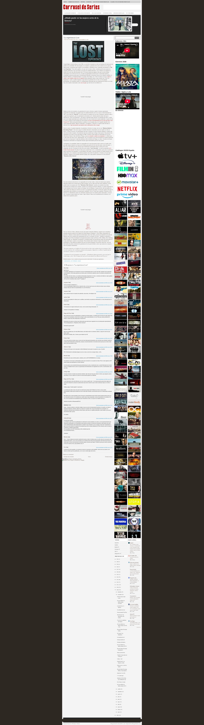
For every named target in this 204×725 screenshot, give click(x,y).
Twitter (83, 1)
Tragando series (133, 577)
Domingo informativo (121, 642)
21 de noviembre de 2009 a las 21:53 (104, 437)
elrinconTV (132, 614)
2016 (118, 572)
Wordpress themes (76, 723)
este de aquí (83, 82)
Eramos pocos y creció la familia (122, 666)
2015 (118, 574)
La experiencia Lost (71, 37)
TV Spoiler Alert (133, 555)
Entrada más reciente (69, 456)
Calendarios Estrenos (70, 13)
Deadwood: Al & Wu (121, 673)
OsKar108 (66, 418)
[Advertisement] (122, 7)
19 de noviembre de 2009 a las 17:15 (104, 405)
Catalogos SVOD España (84, 13)
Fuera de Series (133, 569)
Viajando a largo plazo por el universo (122, 655)
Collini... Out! (119, 658)
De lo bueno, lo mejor (121, 682)
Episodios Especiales (118, 13)
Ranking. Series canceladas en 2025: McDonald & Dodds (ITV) (135, 599)
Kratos (65, 338)
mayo (119, 701)
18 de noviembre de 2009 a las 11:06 (104, 291)
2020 (118, 561)
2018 (118, 566)
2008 (118, 715)
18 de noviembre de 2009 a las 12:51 (104, 304)
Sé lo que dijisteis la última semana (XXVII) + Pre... (122, 625)
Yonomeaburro (133, 596)
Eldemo (66, 329)
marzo (119, 707)
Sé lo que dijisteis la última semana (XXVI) (122, 645)
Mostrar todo (139, 627)
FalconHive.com (121, 723)
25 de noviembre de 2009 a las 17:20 (104, 447)
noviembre (120, 594)
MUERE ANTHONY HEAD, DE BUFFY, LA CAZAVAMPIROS (134, 581)
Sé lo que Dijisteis (96, 13)
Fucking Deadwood (121, 639)
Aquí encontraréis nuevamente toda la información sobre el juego (85, 125)
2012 (118, 582)
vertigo (65, 371)
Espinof (131, 543)
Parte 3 (88, 225)
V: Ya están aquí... (120, 675)
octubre (119, 689)
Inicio (65, 1)
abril (119, 704)
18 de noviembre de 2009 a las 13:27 (104, 329)
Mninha (65, 437)
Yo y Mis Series (130, 13)
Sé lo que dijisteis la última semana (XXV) (121, 685)
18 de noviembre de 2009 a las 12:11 (104, 297)
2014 (118, 577)
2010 (118, 587)
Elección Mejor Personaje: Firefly (122, 630)
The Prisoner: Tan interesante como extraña (120, 616)
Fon (65, 447)
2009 (118, 589)
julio (119, 696)
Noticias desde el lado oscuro (121, 597)
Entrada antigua (108, 456)
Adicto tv (66, 346)
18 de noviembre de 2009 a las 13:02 (104, 313)
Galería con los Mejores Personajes (120, 1)
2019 (118, 564)
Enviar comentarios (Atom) (75, 459)
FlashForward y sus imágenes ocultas (121, 662)
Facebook (88, 1)
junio (119, 699)
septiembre (120, 691)
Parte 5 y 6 (88, 228)
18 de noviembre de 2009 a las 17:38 (104, 356)
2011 (118, 584)
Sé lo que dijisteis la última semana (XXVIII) (121, 602)
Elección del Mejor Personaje (101, 1)
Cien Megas (132, 621)
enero (119, 712)
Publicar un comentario (68, 454)
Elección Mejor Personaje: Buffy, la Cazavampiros (122, 670)
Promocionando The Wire (122, 612)
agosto (119, 694)
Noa (65, 268)
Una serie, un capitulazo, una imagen (121, 620)
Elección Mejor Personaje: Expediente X (122, 649)
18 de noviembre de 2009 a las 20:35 (104, 379)
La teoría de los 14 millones (120, 606)
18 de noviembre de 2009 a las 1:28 (104, 268)
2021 (118, 559)
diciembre (120, 592)
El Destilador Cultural (134, 586)
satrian (65, 297)
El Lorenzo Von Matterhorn (120, 634)
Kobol (65, 304)
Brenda (65, 355)
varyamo (66, 282)
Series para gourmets (134, 562)
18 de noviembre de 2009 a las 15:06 (104, 338)
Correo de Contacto (73, 1)
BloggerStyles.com (136, 723)
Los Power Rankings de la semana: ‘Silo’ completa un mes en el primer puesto (135, 572)
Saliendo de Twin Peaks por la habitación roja (121, 678)
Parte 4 (88, 227)
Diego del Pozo (67, 313)
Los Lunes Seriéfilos (134, 604)
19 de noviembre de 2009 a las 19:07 (104, 418)
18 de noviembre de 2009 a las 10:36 (104, 282)
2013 (118, 579)
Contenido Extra (107, 13)
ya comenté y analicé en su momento (96, 136)
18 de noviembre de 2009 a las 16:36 (104, 347)
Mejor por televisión (121, 652)
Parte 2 (88, 224)
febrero (119, 709)
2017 (118, 569)
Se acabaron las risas (121, 609)
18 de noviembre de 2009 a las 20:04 (104, 372)
